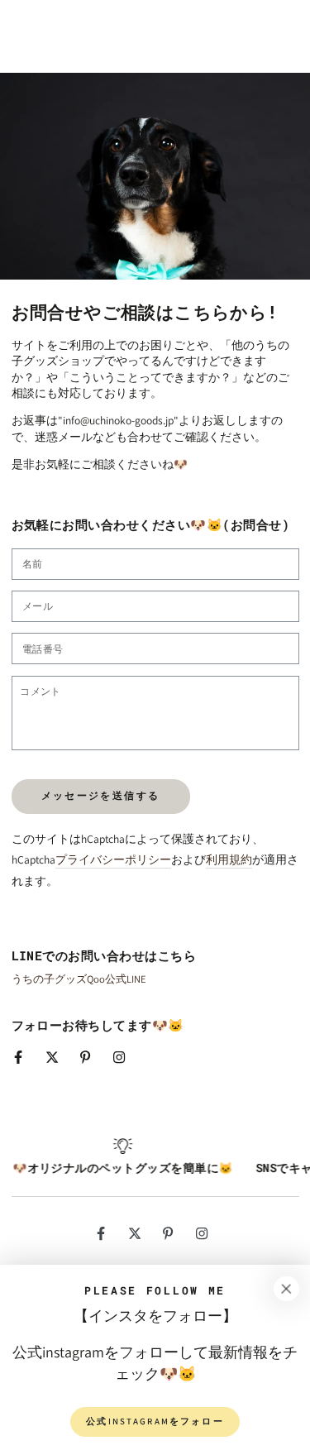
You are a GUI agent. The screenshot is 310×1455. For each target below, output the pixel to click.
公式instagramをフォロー (155, 1421)
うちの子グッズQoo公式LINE (79, 979)
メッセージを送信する (100, 795)
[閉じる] (286, 1288)
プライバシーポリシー (113, 859)
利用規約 (229, 859)
